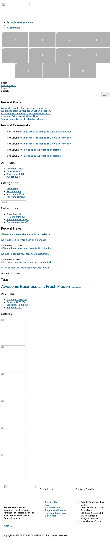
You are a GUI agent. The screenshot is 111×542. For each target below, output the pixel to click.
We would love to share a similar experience (24, 108)
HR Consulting (14, 191)
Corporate (41, 287)
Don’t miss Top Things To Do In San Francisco (47, 131)
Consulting (12, 188)
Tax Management (15, 196)
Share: (4, 82)
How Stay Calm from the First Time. (20, 116)
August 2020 (13, 176)
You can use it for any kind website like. (22, 119)
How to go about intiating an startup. (42, 149)
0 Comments (13, 27)
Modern (64, 286)
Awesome (10, 286)
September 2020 (15, 174)
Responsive (76, 287)
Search (5, 91)
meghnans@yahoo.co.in (22, 22)
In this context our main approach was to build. (26, 113)
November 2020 (14, 168)
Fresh (51, 286)
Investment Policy (16, 194)
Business (28, 286)
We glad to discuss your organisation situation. (26, 110)
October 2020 (13, 171)
